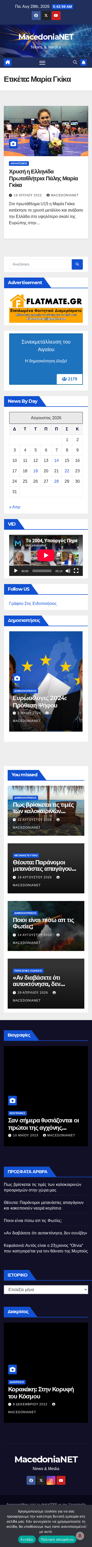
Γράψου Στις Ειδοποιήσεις (33, 603)
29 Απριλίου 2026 (33, 992)
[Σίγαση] (68, 570)
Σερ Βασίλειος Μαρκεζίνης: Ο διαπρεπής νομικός (43, 1116)
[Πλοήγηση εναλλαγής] (42, 62)
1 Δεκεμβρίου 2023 (35, 713)
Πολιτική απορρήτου (57, 1539)
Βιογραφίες (17, 1105)
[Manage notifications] (80, 1536)
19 (35, 471)
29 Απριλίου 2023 (28, 1128)
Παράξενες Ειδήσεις (28, 970)
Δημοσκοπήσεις (25, 690)
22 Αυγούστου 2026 (35, 819)
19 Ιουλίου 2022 (28, 195)
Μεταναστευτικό (26, 855)
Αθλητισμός (18, 163)
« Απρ (14, 507)
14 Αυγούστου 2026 (35, 935)
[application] (46, 555)
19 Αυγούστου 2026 (35, 877)
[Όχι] (85, 1525)
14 (56, 460)
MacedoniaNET (46, 37)
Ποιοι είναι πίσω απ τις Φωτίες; (43, 923)
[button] (75, 62)
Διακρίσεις (17, 1382)
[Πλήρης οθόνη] (76, 570)
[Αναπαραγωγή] (15, 570)
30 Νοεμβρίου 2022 (31, 1404)
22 (67, 471)
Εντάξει (27, 1539)
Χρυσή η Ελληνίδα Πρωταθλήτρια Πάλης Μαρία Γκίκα (43, 178)
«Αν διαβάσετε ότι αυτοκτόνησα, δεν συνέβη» (36, 984)
